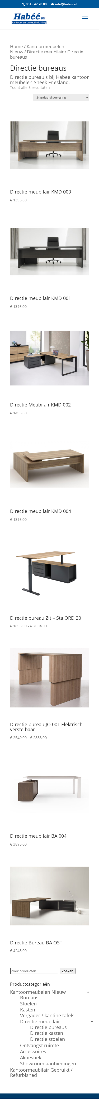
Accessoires (33, 1051)
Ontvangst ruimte (39, 1045)
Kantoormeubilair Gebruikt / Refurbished (41, 1072)
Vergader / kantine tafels (47, 1015)
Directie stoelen (47, 1039)
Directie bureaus (48, 1027)
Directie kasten (46, 1033)
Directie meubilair (45, 52)
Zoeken (67, 971)
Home (16, 46)
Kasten (27, 1009)
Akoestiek (30, 1057)
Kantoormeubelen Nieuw (38, 992)
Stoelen (28, 1003)
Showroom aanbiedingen (48, 1063)
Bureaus (29, 997)
